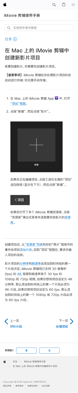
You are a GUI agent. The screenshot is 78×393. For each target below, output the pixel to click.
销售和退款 (33, 386)
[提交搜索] (9, 28)
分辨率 (24, 263)
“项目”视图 (18, 103)
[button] (54, 5)
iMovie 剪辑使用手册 (22, 15)
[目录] (73, 5)
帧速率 (36, 263)
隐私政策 (7, 386)
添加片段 (26, 249)
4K (19, 274)
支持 (15, 361)
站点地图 (46, 386)
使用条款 (19, 386)
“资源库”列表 (34, 244)
